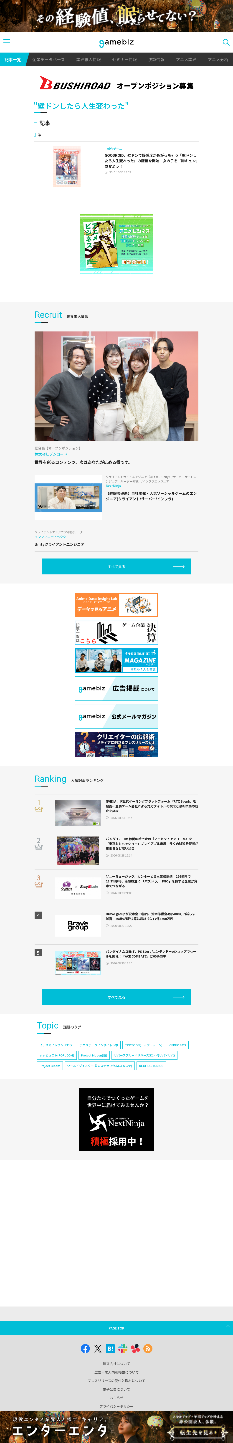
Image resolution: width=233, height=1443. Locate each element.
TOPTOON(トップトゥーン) (143, 1045)
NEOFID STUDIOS (151, 1066)
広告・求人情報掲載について (116, 1372)
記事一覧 (13, 59)
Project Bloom (50, 1066)
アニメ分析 (218, 59)
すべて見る (116, 566)
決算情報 (156, 59)
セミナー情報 (124, 59)
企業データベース (48, 59)
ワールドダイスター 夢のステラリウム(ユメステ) (99, 1066)
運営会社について (116, 1363)
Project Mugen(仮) (94, 1055)
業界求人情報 (88, 59)
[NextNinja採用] (116, 1119)
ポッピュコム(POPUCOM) (57, 1055)
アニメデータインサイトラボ (99, 1045)
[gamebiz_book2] (116, 244)
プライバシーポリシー (116, 1406)
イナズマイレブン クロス (56, 1045)
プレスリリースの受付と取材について (116, 1380)
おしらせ (116, 1397)
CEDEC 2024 (177, 1045)
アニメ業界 (186, 59)
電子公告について (116, 1389)
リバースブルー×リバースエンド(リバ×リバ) (144, 1055)
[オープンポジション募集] (116, 84)
